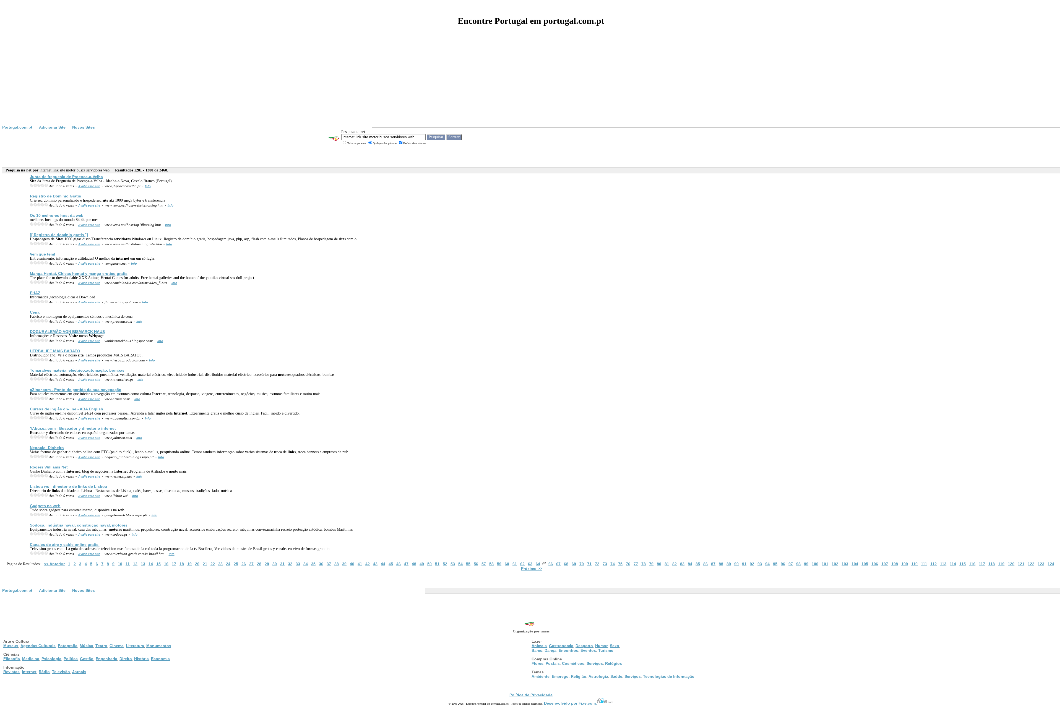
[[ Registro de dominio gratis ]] (59, 235)
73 (605, 564)
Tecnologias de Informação (668, 676)
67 (558, 564)
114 (953, 564)
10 (120, 564)
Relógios (613, 663)
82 (674, 564)
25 (236, 564)
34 (305, 564)
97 (790, 564)
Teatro (101, 646)
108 (894, 564)
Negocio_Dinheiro (47, 448)
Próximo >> (531, 568)
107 (884, 564)
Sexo (614, 646)
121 (1021, 564)
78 (643, 564)
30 (274, 564)
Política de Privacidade (531, 695)
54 (460, 564)
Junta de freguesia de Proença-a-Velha (66, 176)
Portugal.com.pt (17, 127)
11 (128, 564)
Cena (35, 312)
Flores (537, 663)
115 (962, 564)
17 (174, 564)
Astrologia (598, 676)
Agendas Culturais (38, 646)
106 (874, 564)
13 (143, 564)
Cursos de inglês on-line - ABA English (66, 409)
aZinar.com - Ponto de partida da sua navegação (75, 389)
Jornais (79, 671)
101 (825, 564)
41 (360, 564)
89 (729, 564)
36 (321, 564)
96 (783, 564)
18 (181, 564)
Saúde (616, 676)
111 (924, 564)
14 (151, 564)
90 (736, 564)
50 (429, 564)
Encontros (568, 650)
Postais (553, 663)
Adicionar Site (52, 127)
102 (835, 564)
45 (391, 564)
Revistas (11, 671)
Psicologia (51, 658)
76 (628, 564)
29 (267, 564)
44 (383, 564)
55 (468, 564)
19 (189, 564)
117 (982, 564)
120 (1011, 564)
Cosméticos (573, 663)
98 (798, 564)
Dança (550, 650)
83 (682, 564)
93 (760, 564)
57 (483, 564)
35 (313, 564)
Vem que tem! (42, 254)
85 (698, 564)
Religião (578, 676)
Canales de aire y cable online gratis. (65, 544)
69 (574, 564)
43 (375, 564)
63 (530, 564)
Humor (601, 646)
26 (243, 564)
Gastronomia (561, 646)
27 (251, 564)
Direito (125, 658)
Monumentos (158, 646)
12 (135, 564)
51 (437, 564)
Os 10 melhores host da (57, 215)
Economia (160, 658)
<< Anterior (54, 564)
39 (344, 564)
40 (352, 564)
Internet (29, 671)
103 (845, 564)
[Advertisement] (531, 83)
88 (721, 564)
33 (298, 564)
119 (1001, 564)
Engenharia (106, 658)
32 (290, 564)
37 (329, 564)
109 (904, 564)
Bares (537, 650)
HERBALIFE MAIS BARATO (55, 351)
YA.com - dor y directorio (73, 428)
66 (550, 564)
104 (855, 564)
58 (491, 564)
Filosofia (11, 658)
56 (476, 564)
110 (914, 564)
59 (499, 564)
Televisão (61, 671)
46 (398, 564)
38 (336, 564)
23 (220, 564)
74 (612, 564)
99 (806, 564)
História (141, 658)
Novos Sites (83, 127)
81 (667, 564)
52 (445, 564)
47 (406, 564)
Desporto (584, 646)
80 (659, 564)
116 (972, 564)
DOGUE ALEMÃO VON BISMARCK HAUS (67, 331)
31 (282, 564)
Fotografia (67, 646)
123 (1041, 564)
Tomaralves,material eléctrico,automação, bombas (77, 370)
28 (259, 564)
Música (86, 646)
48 (414, 564)
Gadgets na (45, 506)
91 (744, 564)
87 (713, 564)
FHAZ (35, 293)
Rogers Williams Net (49, 467)
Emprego (560, 676)
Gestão (86, 658)
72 (597, 564)
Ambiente (541, 676)
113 (943, 564)
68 (566, 564)
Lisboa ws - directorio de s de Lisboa (68, 486)
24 (228, 564)
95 (775, 564)
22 (212, 564)
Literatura (135, 646)
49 (422, 564)
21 (205, 564)
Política (71, 658)
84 (690, 564)
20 (197, 564)
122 (1031, 564)
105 (864, 564)
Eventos (588, 650)
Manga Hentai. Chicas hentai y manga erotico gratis (78, 273)
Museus (10, 646)
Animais (539, 646)
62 (522, 564)
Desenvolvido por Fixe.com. (570, 703)
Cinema (117, 646)
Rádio (44, 671)
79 (651, 564)
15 (158, 564)
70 (581, 564)
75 (620, 564)
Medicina (30, 658)
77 (636, 564)
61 (514, 564)
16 (166, 564)
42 (367, 564)
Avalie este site (89, 186)
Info (148, 186)
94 (767, 564)
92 (752, 564)
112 (933, 564)
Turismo (605, 650)
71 (589, 564)
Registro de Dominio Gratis (55, 196)
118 (991, 564)
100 (815, 564)
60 (507, 564)
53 (453, 564)
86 (705, 564)
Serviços (595, 663)
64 (538, 564)
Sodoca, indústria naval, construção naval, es (78, 525)
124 (1051, 564)
